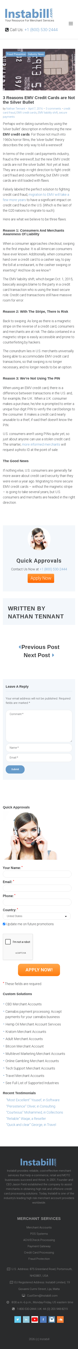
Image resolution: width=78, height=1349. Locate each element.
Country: (10, 909)
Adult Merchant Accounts (24, 1039)
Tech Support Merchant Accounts (30, 1068)
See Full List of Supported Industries (32, 1083)
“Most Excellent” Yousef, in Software (33, 1100)
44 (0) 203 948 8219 (55, 1309)
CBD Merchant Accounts (23, 1004)
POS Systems (39, 1233)
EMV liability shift (48, 112)
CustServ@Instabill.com (42, 1295)
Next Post (37, 655)
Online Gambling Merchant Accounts (32, 1061)
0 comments (53, 108)
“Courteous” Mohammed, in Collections (34, 1112)
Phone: (9, 895)
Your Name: (13, 867)
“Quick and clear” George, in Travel (31, 1125)
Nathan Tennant (15, 108)
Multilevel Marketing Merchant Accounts (35, 1054)
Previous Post (40, 647)
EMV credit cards (26, 112)
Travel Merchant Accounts (24, 1076)
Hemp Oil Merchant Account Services (33, 1024)
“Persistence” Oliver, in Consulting (30, 1106)
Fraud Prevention (16, 54)
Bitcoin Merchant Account (24, 1046)
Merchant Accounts (39, 1227)
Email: (8, 881)
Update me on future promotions (30, 924)
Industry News (36, 54)
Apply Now (40, 578)
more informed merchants (41, 444)
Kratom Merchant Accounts (25, 1032)
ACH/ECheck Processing (39, 1240)
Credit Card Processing (39, 1252)
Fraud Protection (39, 1259)
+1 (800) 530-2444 (41, 29)
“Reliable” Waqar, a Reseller (26, 1119)
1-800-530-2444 (26, 1309)
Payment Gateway (39, 1246)
